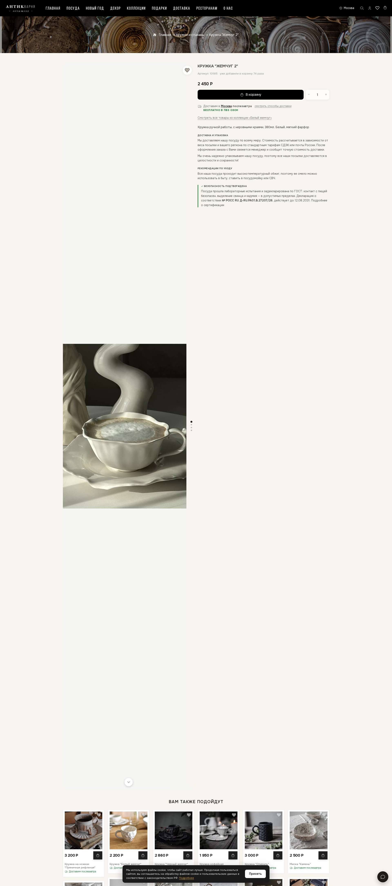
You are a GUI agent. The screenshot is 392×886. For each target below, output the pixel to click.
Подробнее (186, 878)
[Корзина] (385, 8)
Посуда (73, 9)
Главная (53, 9)
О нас (228, 9)
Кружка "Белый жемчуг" (125, 864)
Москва (226, 106)
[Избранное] (377, 8)
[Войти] (370, 8)
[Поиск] (362, 8)
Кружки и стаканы (190, 35)
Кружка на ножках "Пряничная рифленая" (80, 865)
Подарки (159, 9)
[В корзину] (97, 855)
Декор (115, 9)
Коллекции (136, 9)
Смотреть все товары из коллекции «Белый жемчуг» (235, 118)
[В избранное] (187, 70)
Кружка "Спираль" (257, 864)
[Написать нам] (382, 876)
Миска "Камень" (300, 864)
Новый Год (95, 9)
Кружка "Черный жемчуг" (171, 864)
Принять (255, 874)
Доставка (181, 9)
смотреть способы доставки (273, 106)
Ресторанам (206, 9)
